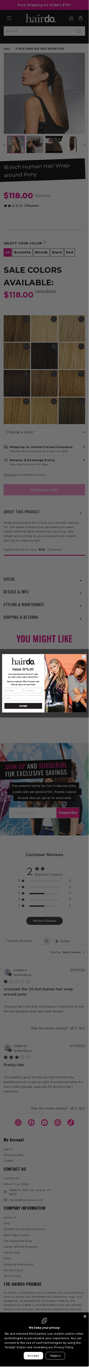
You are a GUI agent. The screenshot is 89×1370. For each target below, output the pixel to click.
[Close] (85, 1316)
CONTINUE (23, 705)
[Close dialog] (84, 657)
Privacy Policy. (64, 1347)
